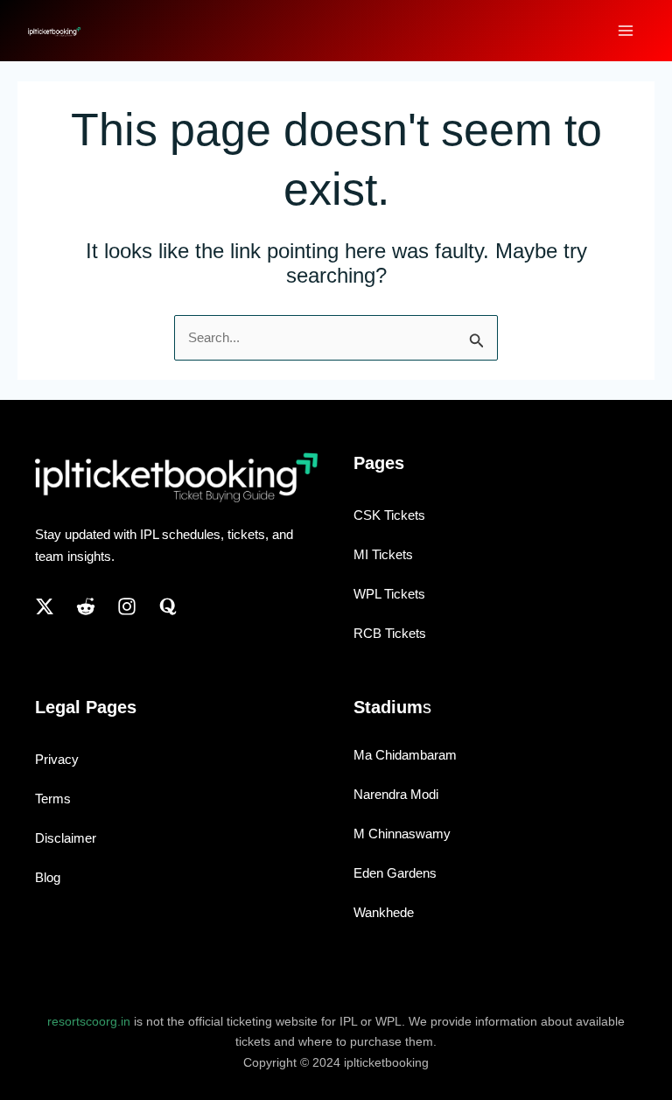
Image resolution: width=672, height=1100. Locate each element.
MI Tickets (383, 554)
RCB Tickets (390, 633)
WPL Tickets (389, 593)
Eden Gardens (395, 872)
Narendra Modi (396, 794)
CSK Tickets (389, 515)
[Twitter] (44, 606)
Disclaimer (65, 837)
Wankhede (384, 912)
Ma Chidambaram (405, 754)
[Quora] (168, 606)
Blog (47, 877)
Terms (53, 798)
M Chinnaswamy (402, 833)
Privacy (57, 759)
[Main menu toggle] (626, 31)
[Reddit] (85, 606)
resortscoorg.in (88, 1021)
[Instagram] (126, 606)
